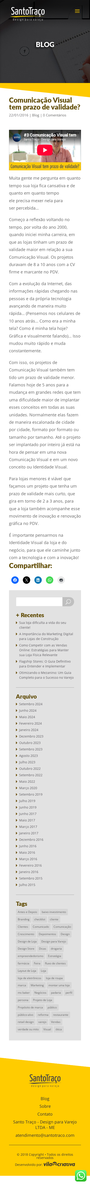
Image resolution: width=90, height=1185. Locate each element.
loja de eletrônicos (29, 978)
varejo (42, 1022)
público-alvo (25, 1015)
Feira (37, 963)
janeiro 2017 (28, 833)
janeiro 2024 (28, 730)
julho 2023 (27, 762)
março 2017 (28, 826)
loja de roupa (54, 978)
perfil (69, 993)
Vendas (55, 1022)
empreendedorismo (30, 956)
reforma (43, 1015)
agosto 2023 (28, 755)
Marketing (37, 985)
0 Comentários (54, 115)
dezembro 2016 (31, 839)
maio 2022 (27, 781)
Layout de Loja (27, 971)
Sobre (45, 1106)
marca (22, 985)
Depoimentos (47, 934)
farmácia (23, 963)
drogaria (56, 949)
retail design (26, 1022)
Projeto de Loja (42, 1000)
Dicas (42, 949)
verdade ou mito (28, 1029)
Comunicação (62, 927)
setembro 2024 (30, 704)
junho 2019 (27, 807)
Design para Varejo (53, 941)
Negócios (40, 993)
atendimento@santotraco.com (45, 1135)
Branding (24, 919)
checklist (39, 919)
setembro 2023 (30, 749)
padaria (56, 993)
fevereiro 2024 (30, 723)
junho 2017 (27, 814)
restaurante (60, 1015)
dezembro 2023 (31, 736)
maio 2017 (27, 820)
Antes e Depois (27, 912)
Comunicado (41, 927)
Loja (43, 971)
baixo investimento (54, 912)
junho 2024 (27, 710)
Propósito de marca (30, 1007)
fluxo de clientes (55, 963)
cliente (54, 919)
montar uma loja (59, 985)
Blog (35, 115)
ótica (59, 1029)
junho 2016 (27, 846)
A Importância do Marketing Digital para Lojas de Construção (46, 636)
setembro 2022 (30, 775)
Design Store (26, 949)
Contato (45, 1114)
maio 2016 (27, 852)
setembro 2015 (30, 878)
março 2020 (28, 788)
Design (65, 934)
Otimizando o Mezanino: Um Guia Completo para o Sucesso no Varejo (46, 675)
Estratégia (54, 956)
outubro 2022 (30, 768)
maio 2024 (27, 717)
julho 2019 (27, 801)
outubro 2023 (30, 743)
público (52, 1007)
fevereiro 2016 (30, 865)
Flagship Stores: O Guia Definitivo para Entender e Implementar (45, 663)
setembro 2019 (30, 794)
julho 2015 (27, 885)
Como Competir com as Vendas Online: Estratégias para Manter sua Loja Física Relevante (44, 650)
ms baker (24, 993)
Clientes (23, 927)
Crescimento (26, 934)
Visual (47, 1029)
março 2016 (28, 859)
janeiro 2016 (28, 872)
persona (23, 1000)
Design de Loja (27, 941)
